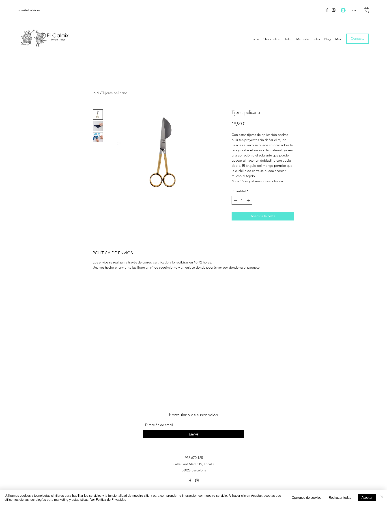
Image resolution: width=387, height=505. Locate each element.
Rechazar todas (340, 497)
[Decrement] (235, 200)
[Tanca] (381, 497)
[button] (366, 10)
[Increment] (249, 200)
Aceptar (366, 497)
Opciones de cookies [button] (306, 497)
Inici (96, 93)
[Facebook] (327, 10)
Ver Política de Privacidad (108, 499)
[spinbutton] (242, 200)
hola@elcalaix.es (29, 10)
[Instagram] (333, 10)
